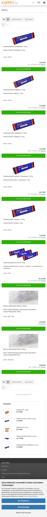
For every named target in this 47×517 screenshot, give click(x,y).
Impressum (5, 466)
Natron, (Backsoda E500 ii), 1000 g (15, 306)
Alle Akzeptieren (23, 501)
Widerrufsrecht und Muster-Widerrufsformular (16, 473)
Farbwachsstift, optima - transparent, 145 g (18, 176)
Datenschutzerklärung (30, 496)
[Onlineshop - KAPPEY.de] (9, 2)
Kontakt (4, 470)
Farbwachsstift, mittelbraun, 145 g (15, 133)
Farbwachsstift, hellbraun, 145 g (14, 90)
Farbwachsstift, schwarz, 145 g (14, 219)
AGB (3, 477)
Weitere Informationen (23, 513)
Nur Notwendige (23, 507)
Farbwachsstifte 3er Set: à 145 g (14, 263)
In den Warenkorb (23, 69)
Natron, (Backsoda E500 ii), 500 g (14, 349)
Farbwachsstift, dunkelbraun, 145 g (15, 46)
